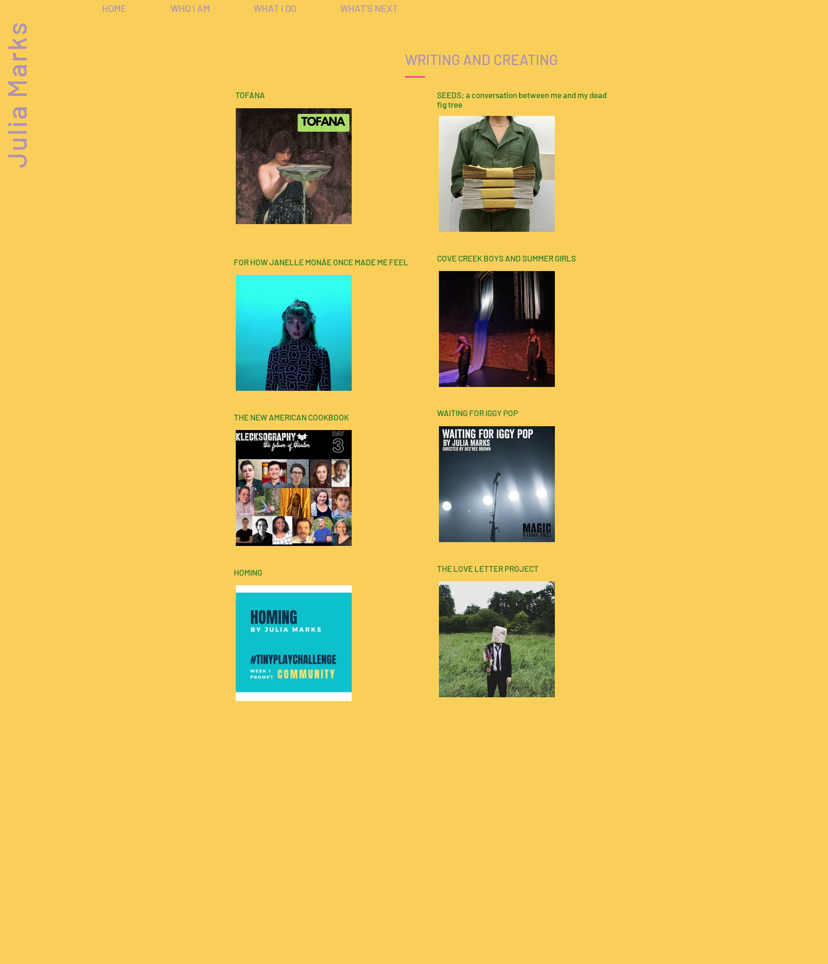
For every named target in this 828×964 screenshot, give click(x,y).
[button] (274, 8)
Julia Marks (16, 94)
